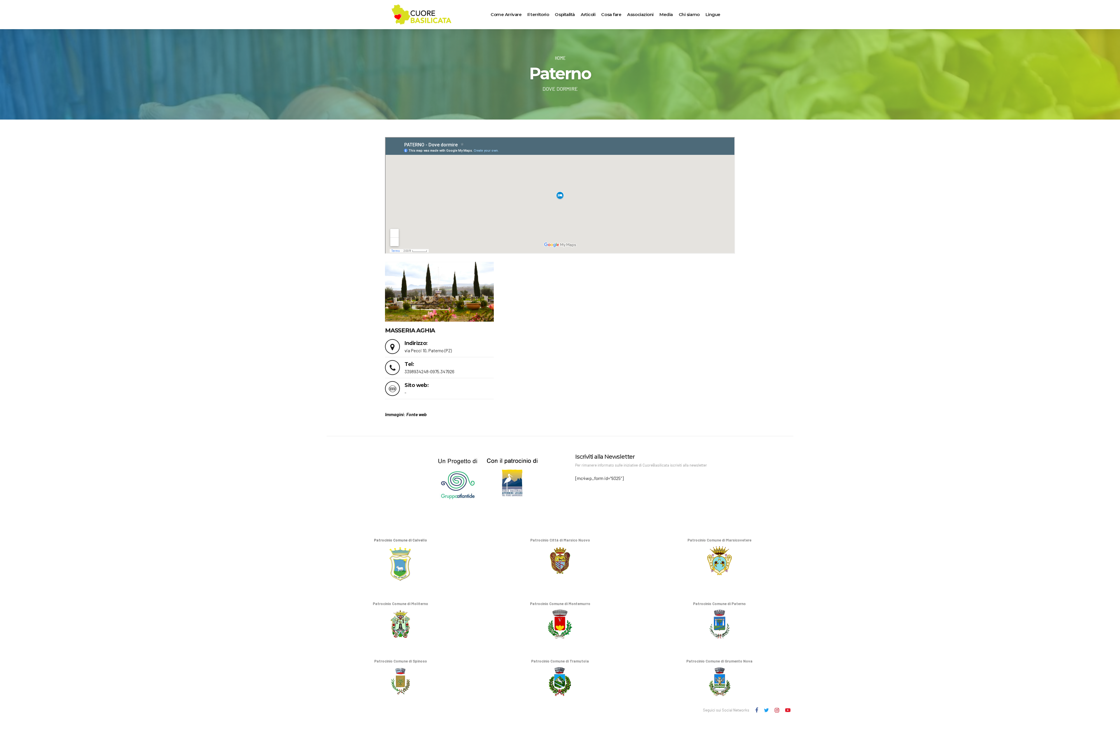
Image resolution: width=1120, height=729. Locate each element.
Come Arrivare (506, 14)
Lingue (713, 14)
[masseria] (439, 292)
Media (666, 14)
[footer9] (433, 477)
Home (560, 58)
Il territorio (538, 14)
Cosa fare (611, 14)
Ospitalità (565, 14)
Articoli (588, 14)
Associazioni (640, 14)
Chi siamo (689, 14)
